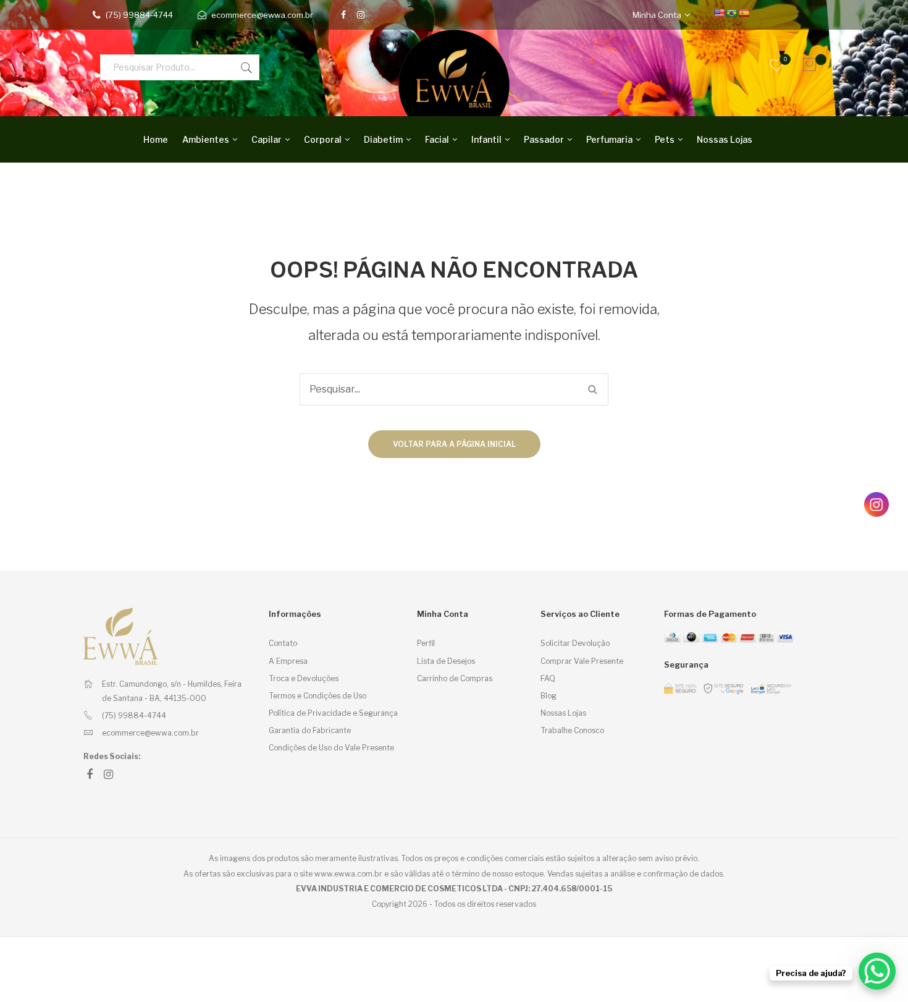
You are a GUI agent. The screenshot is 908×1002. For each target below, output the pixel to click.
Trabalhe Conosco (572, 730)
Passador (544, 139)
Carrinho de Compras (454, 678)
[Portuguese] (731, 13)
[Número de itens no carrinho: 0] (806, 65)
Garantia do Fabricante (310, 730)
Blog (548, 695)
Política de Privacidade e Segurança (333, 713)
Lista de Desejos (446, 661)
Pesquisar (246, 67)
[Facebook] (343, 15)
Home (155, 139)
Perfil (426, 643)
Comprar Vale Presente (581, 661)
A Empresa (288, 661)
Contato (283, 643)
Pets (665, 139)
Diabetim (383, 139)
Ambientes (205, 139)
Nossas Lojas (724, 139)
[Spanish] (743, 13)
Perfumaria (609, 139)
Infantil (486, 139)
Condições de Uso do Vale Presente (331, 747)
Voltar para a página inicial (454, 444)
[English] (719, 13)
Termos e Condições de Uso (317, 695)
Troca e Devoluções (303, 678)
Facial (437, 139)
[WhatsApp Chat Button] (877, 971)
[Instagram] (361, 15)
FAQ (547, 678)
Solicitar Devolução (575, 643)
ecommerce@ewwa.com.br (262, 15)
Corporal (323, 139)
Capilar (266, 139)
